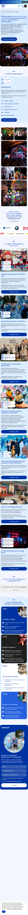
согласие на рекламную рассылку (14, 781)
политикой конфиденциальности (14, 909)
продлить (24, 587)
